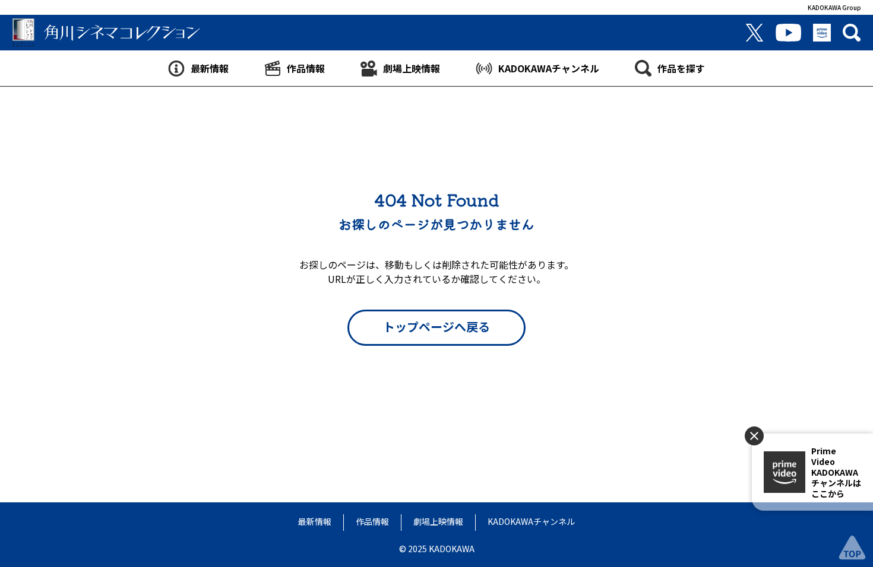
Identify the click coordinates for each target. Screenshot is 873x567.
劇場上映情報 (438, 521)
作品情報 (372, 521)
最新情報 (314, 521)
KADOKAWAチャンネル (531, 521)
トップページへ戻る (436, 326)
